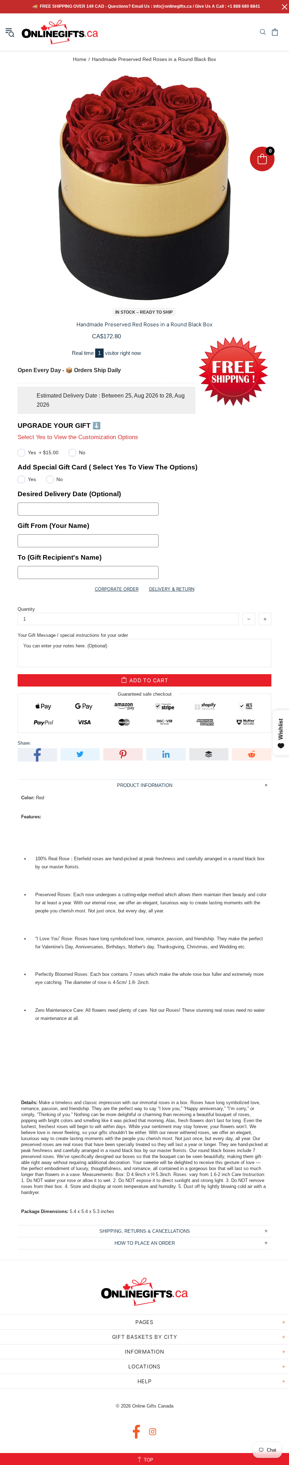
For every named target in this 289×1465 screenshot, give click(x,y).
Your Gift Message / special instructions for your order (73, 635)
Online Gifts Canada (60, 32)
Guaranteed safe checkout (145, 694)
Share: (24, 743)
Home (79, 59)
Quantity (26, 609)
